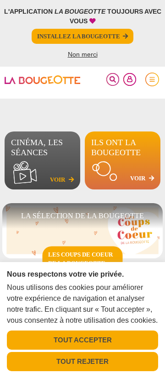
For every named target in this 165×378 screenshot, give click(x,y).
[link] (42, 79)
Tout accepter (83, 340)
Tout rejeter (82, 361)
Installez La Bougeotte (78, 36)
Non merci (83, 54)
